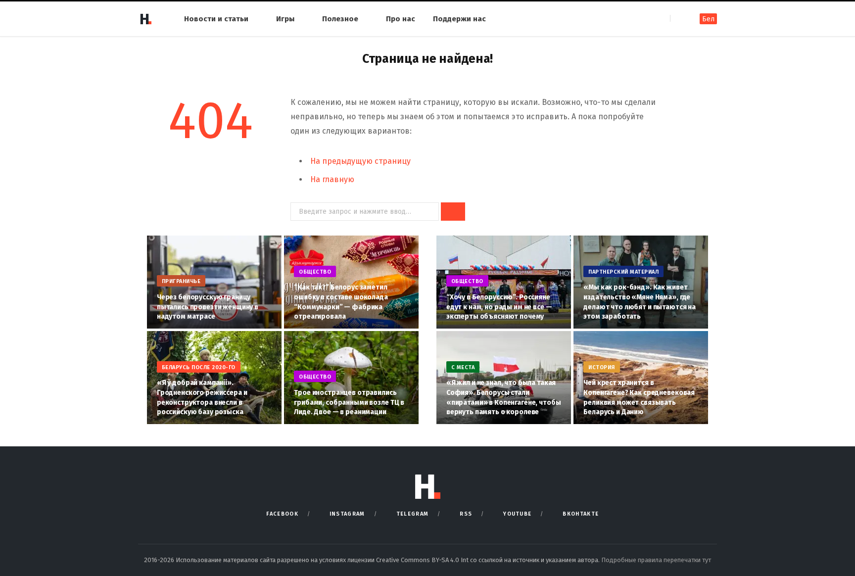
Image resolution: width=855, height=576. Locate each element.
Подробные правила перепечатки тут (656, 560)
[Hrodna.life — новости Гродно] (145, 18)
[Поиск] (678, 18)
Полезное (340, 18)
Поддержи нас (459, 18)
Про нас (400, 18)
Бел (708, 19)
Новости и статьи (216, 18)
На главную (332, 179)
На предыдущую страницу (360, 161)
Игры (285, 18)
